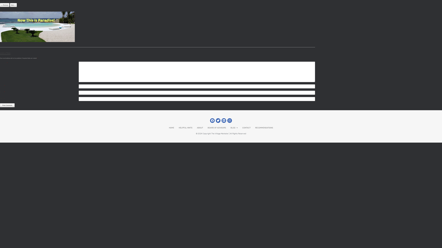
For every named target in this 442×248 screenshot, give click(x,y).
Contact (246, 128)
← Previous (4, 5)
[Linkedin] (224, 120)
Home (171, 128)
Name (2, 86)
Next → (13, 5)
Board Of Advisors (217, 128)
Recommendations (264, 128)
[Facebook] (212, 120)
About (200, 128)
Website (2, 98)
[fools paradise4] (37, 41)
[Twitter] (218, 120)
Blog (233, 128)
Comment (3, 63)
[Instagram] (229, 120)
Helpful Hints (185, 128)
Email (2, 92)
